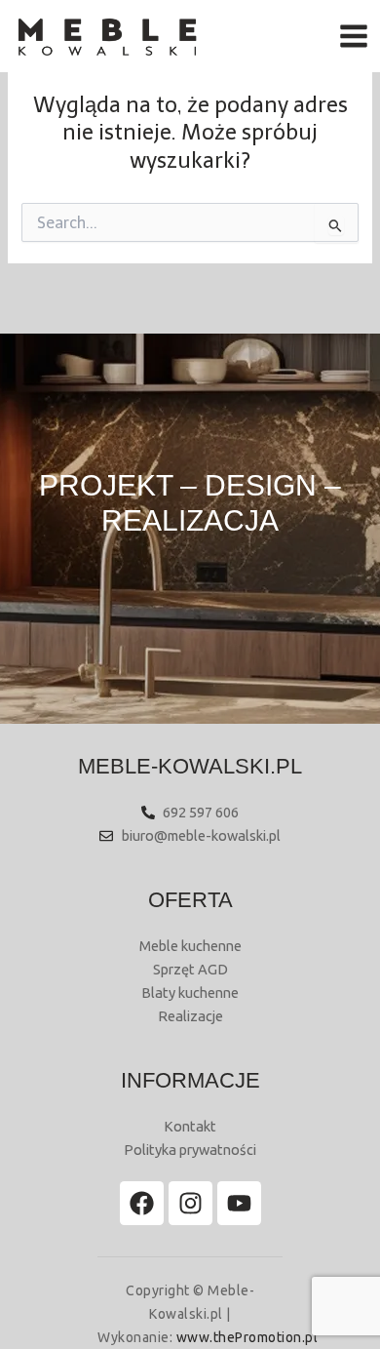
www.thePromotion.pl (247, 1337)
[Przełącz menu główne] (353, 36)
